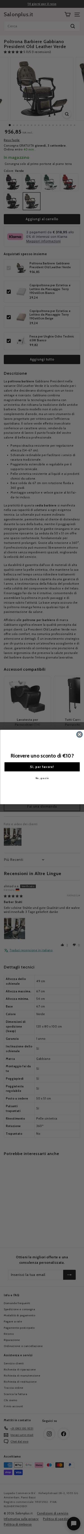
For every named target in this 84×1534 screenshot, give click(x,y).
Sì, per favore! (42, 767)
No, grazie (42, 778)
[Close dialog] (79, 734)
